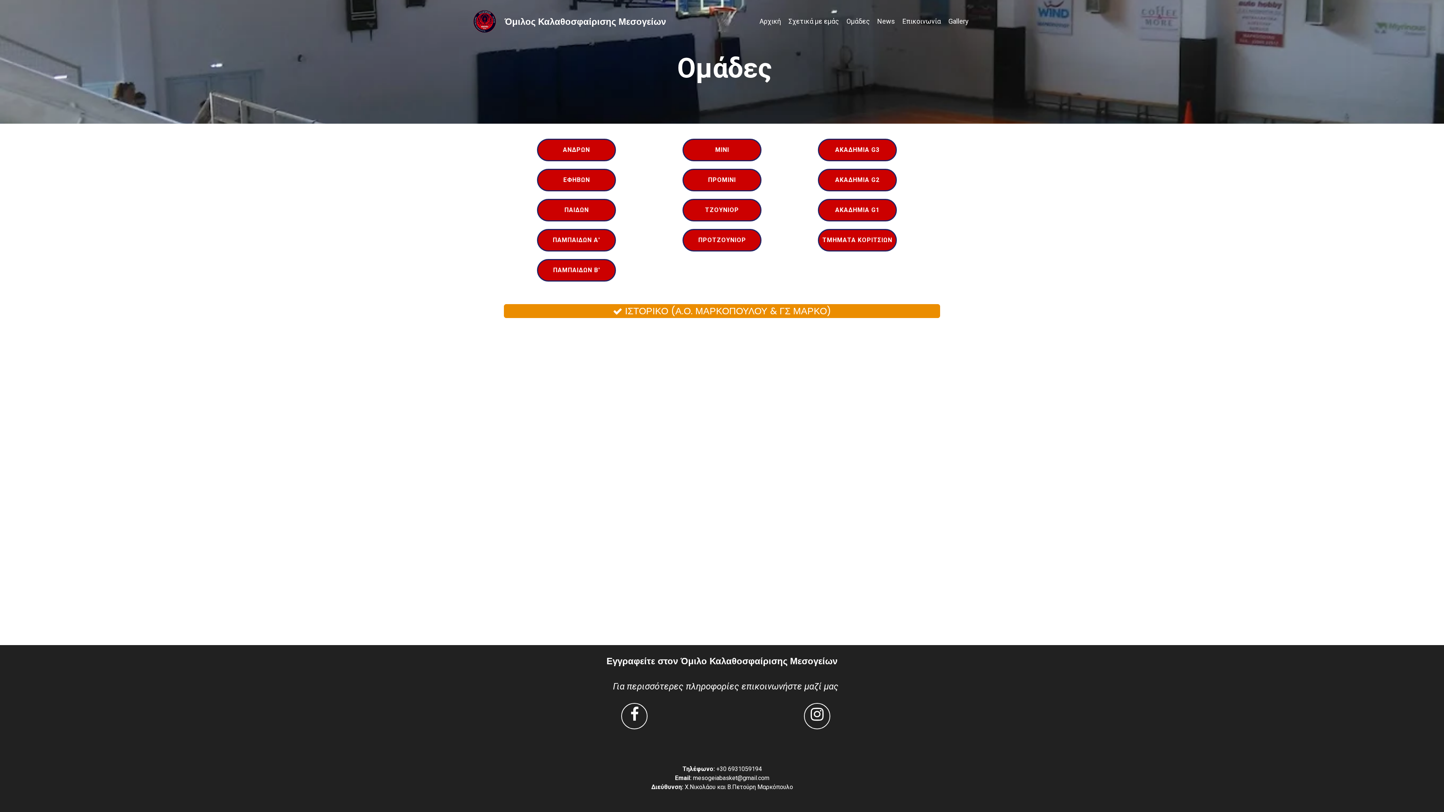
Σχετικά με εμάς (814, 21)
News (886, 21)
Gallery (958, 21)
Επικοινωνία (921, 21)
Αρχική (770, 21)
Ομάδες (858, 21)
